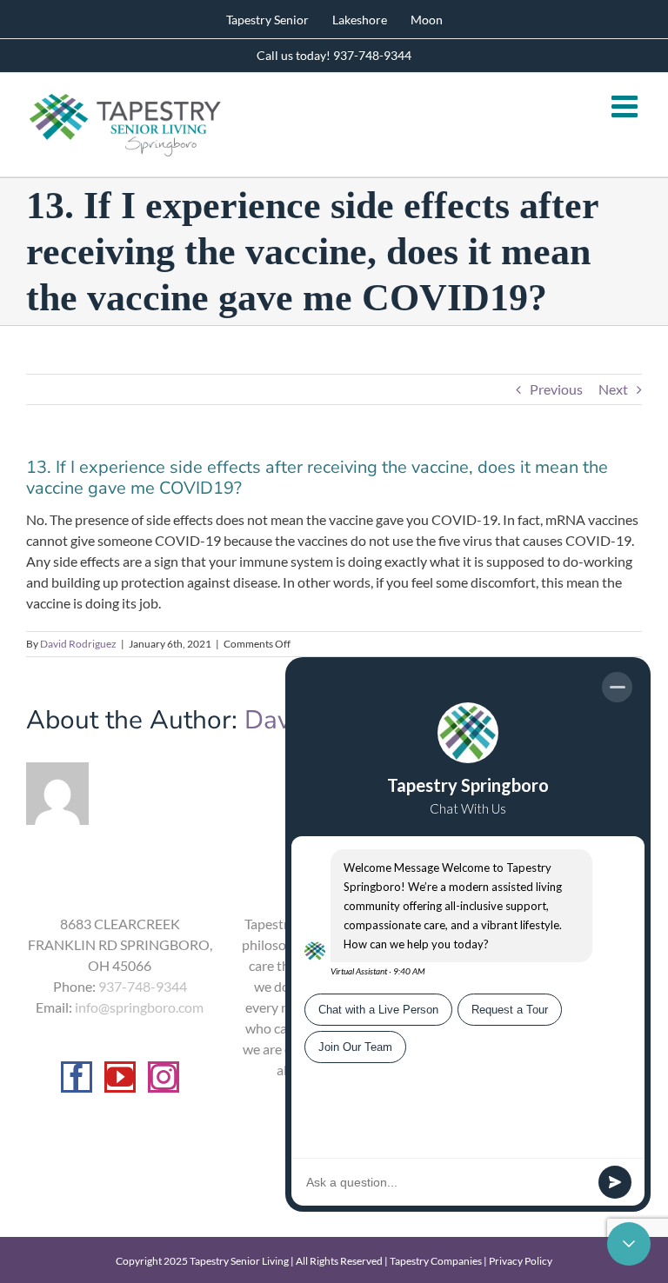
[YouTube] (120, 1077)
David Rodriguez (78, 643)
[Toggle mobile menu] (626, 105)
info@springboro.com (139, 1007)
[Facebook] (76, 1077)
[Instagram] (163, 1077)
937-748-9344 (142, 986)
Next (613, 389)
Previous (556, 389)
